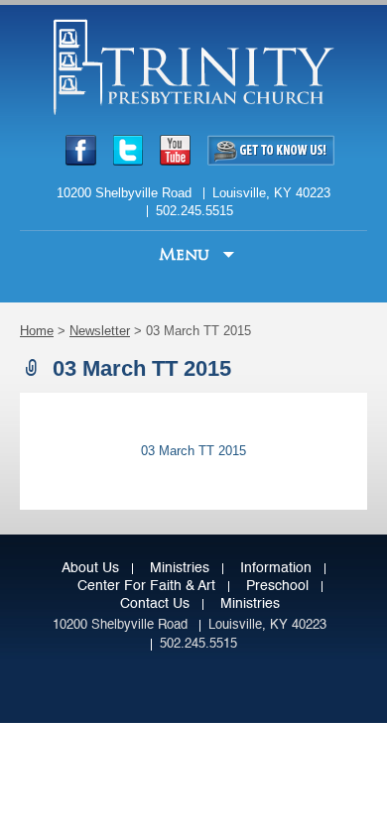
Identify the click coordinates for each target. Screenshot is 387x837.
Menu (186, 254)
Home (37, 330)
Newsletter (99, 330)
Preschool (277, 586)
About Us (90, 568)
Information (276, 568)
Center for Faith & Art (146, 586)
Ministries (179, 568)
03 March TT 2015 (193, 450)
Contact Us (155, 604)
